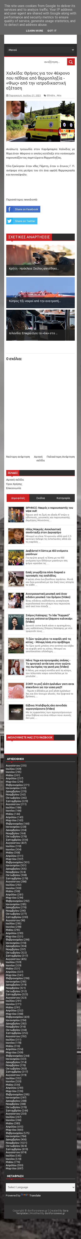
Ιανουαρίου (13, 788)
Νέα (59, 95)
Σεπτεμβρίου (13, 801)
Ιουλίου (10, 768)
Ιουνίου (10, 771)
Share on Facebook (26, 209)
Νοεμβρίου (12, 794)
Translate (35, 1195)
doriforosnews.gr (55, 1213)
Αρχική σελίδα (15, 479)
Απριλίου (11, 778)
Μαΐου (10, 775)
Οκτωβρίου (13, 797)
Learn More (34, 30)
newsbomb (30, 199)
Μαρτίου (11, 781)
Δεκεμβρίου (13, 791)
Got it (52, 30)
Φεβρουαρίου (14, 784)
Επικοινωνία (13, 488)
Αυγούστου (13, 765)
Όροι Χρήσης (14, 483)
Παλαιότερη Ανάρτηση (61, 456)
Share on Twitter (25, 221)
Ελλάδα (51, 95)
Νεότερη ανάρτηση (18, 456)
